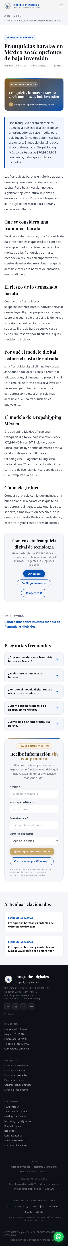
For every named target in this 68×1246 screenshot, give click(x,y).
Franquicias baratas (14, 1070)
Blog (16, 15)
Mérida (39, 1212)
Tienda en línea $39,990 (16, 1043)
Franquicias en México (16, 1065)
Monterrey (22, 1206)
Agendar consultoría (15, 1140)
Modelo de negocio (49, 1184)
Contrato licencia (13, 1135)
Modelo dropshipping (16, 1089)
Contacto (43, 1171)
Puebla (28, 1212)
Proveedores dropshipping (27, 1188)
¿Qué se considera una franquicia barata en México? (33, 659)
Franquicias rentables (15, 1075)
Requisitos (10, 1130)
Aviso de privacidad (20, 1166)
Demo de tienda (13, 1126)
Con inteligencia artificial (17, 1084)
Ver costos (34, 573)
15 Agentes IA (11, 1106)
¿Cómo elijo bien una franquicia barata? (33, 723)
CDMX (10, 1206)
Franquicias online (14, 1080)
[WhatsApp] (58, 1237)
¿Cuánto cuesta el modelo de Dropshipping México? (33, 707)
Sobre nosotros (27, 1171)
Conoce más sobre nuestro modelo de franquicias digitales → (32, 624)
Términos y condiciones (45, 1166)
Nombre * (15, 786)
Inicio (7, 15)
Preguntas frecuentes (16, 1145)
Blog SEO (49, 1188)
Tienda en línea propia (16, 1111)
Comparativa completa (16, 1048)
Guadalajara (38, 1206)
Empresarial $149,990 (15, 1038)
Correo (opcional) (19, 818)
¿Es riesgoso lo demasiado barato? (33, 675)
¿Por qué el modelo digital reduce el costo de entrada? (33, 691)
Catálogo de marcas (34, 583)
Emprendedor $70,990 (16, 1029)
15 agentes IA (34, 593)
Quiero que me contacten (30, 851)
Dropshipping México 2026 (22, 1184)
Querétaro (53, 1206)
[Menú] (61, 6)
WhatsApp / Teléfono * (22, 802)
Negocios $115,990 (14, 1034)
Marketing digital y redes (17, 1121)
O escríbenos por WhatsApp (31, 861)
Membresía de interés (21, 833)
